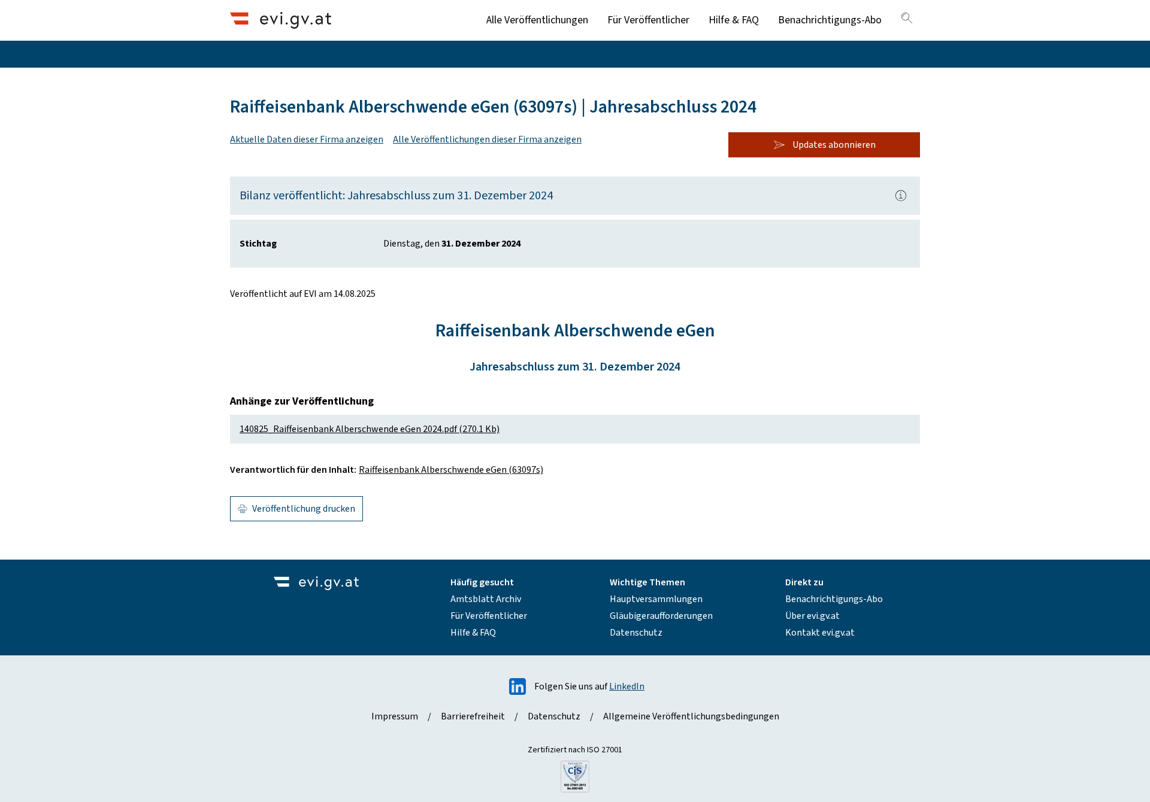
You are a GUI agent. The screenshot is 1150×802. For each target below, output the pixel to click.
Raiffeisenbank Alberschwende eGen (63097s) (451, 469)
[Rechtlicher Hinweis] (900, 195)
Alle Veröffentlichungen (537, 20)
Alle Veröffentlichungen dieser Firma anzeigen (487, 139)
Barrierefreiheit (473, 716)
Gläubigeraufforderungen (661, 615)
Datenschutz (636, 632)
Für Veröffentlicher (648, 20)
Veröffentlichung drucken (303, 508)
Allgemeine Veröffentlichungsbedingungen (691, 716)
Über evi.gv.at (812, 615)
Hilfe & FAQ (734, 20)
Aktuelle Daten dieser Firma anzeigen (306, 139)
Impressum (394, 716)
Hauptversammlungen (656, 599)
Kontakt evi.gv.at (820, 632)
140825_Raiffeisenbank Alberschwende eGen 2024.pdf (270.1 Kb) (370, 429)
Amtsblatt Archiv (485, 599)
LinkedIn (626, 686)
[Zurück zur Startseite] (280, 20)
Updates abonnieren (834, 144)
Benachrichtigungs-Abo (830, 20)
